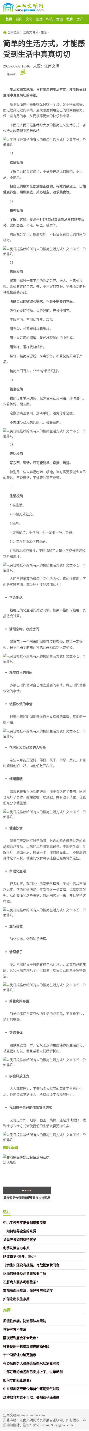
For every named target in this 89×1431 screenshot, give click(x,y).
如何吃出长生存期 (16, 1299)
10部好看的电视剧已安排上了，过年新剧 (33, 1372)
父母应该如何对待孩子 (19, 1239)
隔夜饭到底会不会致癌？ (21, 1338)
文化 (29, 19)
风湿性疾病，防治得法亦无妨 (24, 1321)
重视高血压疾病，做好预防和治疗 (28, 1290)
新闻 (19, 19)
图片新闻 (10, 1148)
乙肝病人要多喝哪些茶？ (21, 1282)
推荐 (7, 1310)
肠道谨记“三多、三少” (19, 1256)
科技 (49, 19)
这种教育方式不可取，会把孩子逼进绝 (31, 1397)
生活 (39, 19)
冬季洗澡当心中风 (16, 1248)
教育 (69, 19)
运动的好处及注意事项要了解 (24, 1273)
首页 (9, 19)
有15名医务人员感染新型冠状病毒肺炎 (31, 1363)
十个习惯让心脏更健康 (19, 1355)
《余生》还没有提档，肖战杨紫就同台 (31, 1265)
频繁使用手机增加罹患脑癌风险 (26, 1346)
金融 (59, 19)
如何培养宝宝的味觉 (19, 1231)
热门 (7, 1212)
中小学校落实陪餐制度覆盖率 (24, 1222)
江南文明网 (30, 32)
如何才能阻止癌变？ (18, 1380)
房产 (80, 19)
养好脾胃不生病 (14, 1329)
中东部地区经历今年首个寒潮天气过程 (31, 1389)
